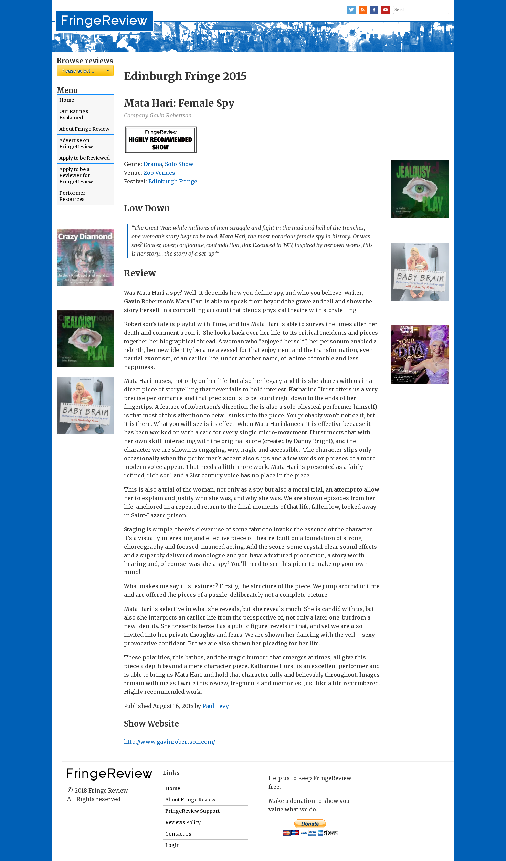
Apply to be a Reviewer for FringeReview (76, 175)
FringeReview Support (192, 811)
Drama (153, 164)
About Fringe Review (84, 129)
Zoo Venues (159, 172)
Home (66, 100)
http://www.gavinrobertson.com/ (169, 741)
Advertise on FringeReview (76, 143)
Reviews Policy (183, 822)
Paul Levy (215, 705)
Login (172, 845)
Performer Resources (72, 196)
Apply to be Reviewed (84, 158)
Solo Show (179, 164)
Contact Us (178, 834)
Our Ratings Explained (73, 114)
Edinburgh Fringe (172, 181)
